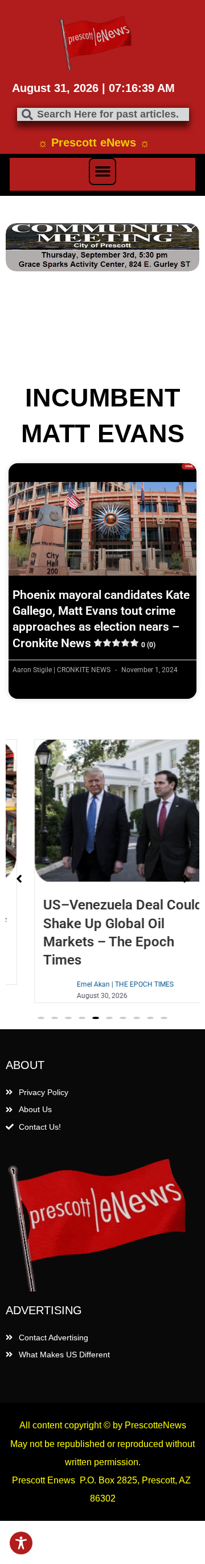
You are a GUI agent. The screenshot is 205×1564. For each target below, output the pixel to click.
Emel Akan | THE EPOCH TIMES (103, 984)
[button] (102, 171)
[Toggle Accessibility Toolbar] (21, 1543)
